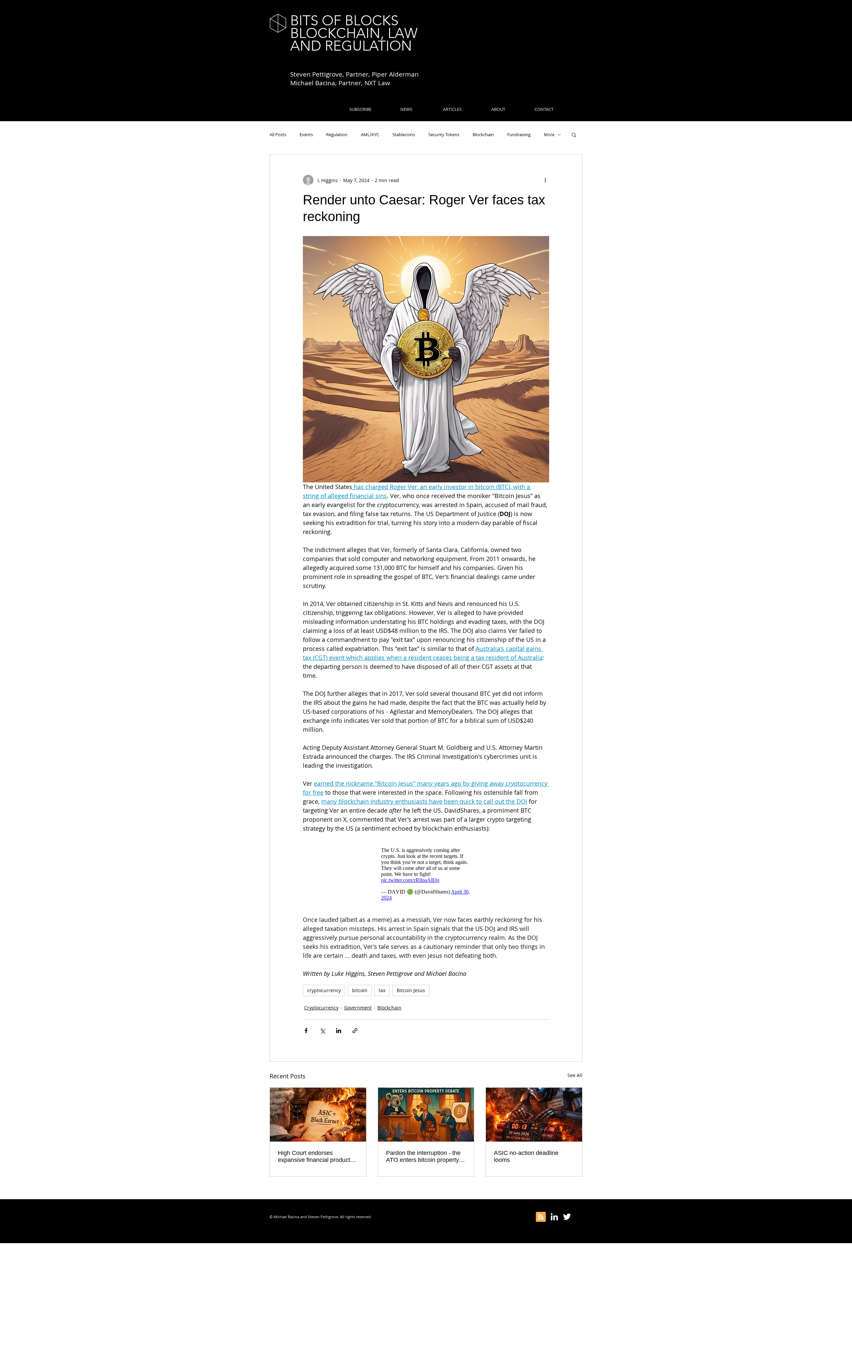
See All (574, 1075)
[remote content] (426, 874)
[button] (574, 134)
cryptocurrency (324, 990)
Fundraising (519, 134)
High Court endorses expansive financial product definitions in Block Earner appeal (314, 1157)
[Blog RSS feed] (541, 1217)
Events (306, 134)
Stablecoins (403, 134)
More (549, 134)
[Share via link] (355, 1030)
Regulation (336, 134)
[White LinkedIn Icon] (554, 1217)
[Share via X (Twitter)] (322, 1030)
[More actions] (545, 180)
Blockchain (483, 134)
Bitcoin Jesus (411, 990)
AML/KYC (370, 134)
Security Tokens (443, 134)
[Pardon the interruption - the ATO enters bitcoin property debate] (426, 1115)
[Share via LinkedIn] (338, 1030)
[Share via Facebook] (306, 1030)
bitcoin (359, 990)
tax (382, 990)
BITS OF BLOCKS (344, 20)
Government (358, 1007)
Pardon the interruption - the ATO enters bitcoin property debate (423, 1157)
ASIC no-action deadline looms (526, 1156)
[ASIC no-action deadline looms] (534, 1115)
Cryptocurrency (321, 1007)
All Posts (278, 134)
